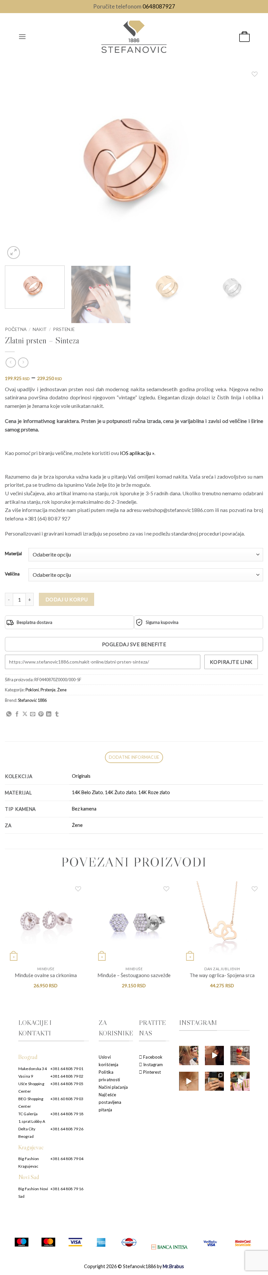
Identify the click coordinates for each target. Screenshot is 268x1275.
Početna (15, 329)
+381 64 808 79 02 (66, 1076)
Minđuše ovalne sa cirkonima (46, 975)
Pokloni (32, 689)
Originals (81, 776)
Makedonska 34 (32, 1068)
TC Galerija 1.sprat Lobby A (31, 1117)
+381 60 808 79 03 (66, 1098)
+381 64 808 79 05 (66, 1083)
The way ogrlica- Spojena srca (222, 975)
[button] (22, 36)
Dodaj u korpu (66, 599)
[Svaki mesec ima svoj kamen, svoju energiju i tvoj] (214, 1055)
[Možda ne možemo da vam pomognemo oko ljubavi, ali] (188, 1081)
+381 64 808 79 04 (66, 1158)
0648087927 (158, 6)
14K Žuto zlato (120, 792)
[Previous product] (23, 362)
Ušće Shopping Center (31, 1087)
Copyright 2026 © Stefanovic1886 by (134, 1266)
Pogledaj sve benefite (134, 644)
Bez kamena (84, 808)
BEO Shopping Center (30, 1102)
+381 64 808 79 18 (66, 1113)
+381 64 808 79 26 (66, 1128)
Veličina (12, 574)
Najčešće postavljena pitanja (110, 1102)
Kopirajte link (231, 662)
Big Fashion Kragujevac (28, 1162)
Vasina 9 (25, 1076)
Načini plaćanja (113, 1087)
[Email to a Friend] (32, 714)
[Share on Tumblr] (56, 714)
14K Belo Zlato (87, 792)
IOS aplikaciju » (137, 453)
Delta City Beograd (26, 1132)
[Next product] (11, 362)
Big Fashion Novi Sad (33, 1192)
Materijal (13, 554)
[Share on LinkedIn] (48, 714)
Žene (62, 689)
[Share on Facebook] (17, 714)
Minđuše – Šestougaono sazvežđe (134, 975)
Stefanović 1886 (32, 700)
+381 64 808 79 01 (66, 1068)
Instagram (152, 1064)
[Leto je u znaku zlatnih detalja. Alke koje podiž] (188, 1055)
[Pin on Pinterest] (40, 714)
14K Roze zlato (154, 792)
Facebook (152, 1057)
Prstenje (64, 329)
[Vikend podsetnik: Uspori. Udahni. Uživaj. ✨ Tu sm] (214, 1081)
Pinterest (151, 1072)
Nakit (40, 329)
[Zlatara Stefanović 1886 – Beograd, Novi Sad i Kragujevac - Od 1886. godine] (134, 36)
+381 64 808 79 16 (66, 1188)
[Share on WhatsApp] (8, 714)
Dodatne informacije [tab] (134, 757)
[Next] (250, 163)
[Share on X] (24, 714)
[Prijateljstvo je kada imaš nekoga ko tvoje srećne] (240, 1081)
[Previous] (18, 163)
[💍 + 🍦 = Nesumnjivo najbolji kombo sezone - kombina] (240, 1055)
